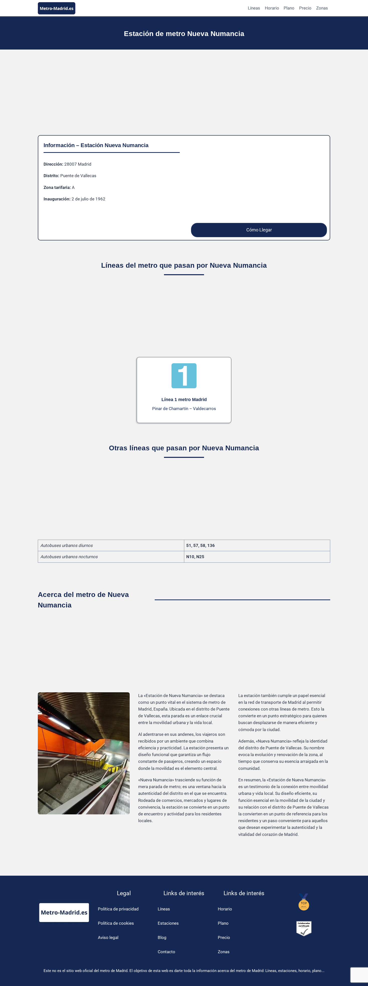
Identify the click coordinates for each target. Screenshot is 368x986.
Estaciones (168, 923)
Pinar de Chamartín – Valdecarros (184, 408)
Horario (272, 8)
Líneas (254, 8)
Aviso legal (108, 937)
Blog (162, 937)
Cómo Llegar (259, 229)
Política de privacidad (118, 908)
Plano (289, 8)
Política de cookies (116, 923)
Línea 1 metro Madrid (184, 399)
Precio (305, 8)
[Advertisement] (184, 96)
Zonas (322, 8)
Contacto (166, 951)
